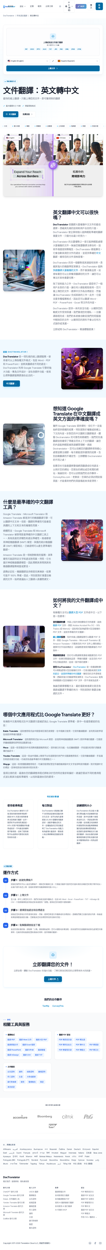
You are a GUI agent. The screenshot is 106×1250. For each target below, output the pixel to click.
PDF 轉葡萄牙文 (87, 1202)
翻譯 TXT (38, 1055)
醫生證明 (32, 1228)
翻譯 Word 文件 (25, 1039)
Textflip (45, 1006)
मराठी (35, 1156)
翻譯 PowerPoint (14, 1050)
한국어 (15, 1156)
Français (26, 1153)
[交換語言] (53, 61)
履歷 (31, 1224)
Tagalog (33, 1164)
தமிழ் (97, 1160)
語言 (21, 6)
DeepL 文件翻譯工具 (11, 1199)
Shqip (73, 1160)
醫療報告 (32, 1082)
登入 (91, 6)
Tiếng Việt (67, 1164)
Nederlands (58, 1156)
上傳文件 (52, 979)
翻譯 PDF (57, 625)
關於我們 (6, 1181)
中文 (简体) (77, 1164)
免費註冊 (26, 114)
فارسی (11, 1153)
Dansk (69, 1149)
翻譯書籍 (41, 1050)
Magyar (63, 1153)
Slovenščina (64, 1160)
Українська (51, 1164)
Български (38, 1149)
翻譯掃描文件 (12, 1044)
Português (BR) (9, 1160)
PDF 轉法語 (80, 1039)
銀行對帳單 (11, 1082)
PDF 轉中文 (80, 1044)
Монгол (29, 1156)
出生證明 (10, 1072)
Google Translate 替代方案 (13, 1195)
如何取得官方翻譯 (62, 1195)
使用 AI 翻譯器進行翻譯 (64, 1202)
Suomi (18, 1153)
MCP (82, 6)
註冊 (99, 6)
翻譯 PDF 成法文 (87, 1195)
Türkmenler (23, 1164)
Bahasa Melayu (45, 1156)
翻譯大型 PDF (76, 612)
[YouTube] (100, 1243)
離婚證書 (32, 1206)
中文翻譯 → (11, 383)
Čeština (62, 1149)
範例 (39, 6)
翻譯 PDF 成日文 (87, 1210)
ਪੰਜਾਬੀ (80, 1156)
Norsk (67, 1156)
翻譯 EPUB (29, 1050)
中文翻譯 (12, 114)
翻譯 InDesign (13, 1055)
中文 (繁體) (88, 1164)
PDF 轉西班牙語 (65, 1039)
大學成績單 (31, 1077)
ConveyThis (58, 1006)
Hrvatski (55, 1153)
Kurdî (22, 1156)
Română (34, 1160)
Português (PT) (23, 1160)
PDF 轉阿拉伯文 (65, 1044)
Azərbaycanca (26, 1149)
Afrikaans (7, 1149)
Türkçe (41, 1164)
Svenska (89, 1160)
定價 (32, 6)
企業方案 (49, 6)
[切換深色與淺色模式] (60, 6)
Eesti (5, 1153)
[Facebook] (95, 1243)
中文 (98, 253)
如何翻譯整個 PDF (62, 1199)
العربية (15, 1149)
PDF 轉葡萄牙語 (65, 1050)
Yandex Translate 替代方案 (14, 1202)
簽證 (42, 1082)
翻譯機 (10, 6)
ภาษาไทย (13, 1164)
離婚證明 (41, 1072)
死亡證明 (10, 1077)
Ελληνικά (86, 1149)
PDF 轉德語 (94, 1044)
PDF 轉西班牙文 (87, 1192)
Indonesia (72, 1153)
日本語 (88, 1153)
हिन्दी (48, 1153)
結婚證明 (30, 1072)
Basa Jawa (97, 1153)
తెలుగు (5, 1164)
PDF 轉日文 (94, 1050)
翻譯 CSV (27, 1055)
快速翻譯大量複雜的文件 (65, 270)
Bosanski (53, 1149)
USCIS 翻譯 (33, 1192)
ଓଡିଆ (74, 1156)
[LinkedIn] (90, 1243)
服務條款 (15, 1181)
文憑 (20, 1077)
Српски (81, 1160)
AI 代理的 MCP (61, 1210)
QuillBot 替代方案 (10, 1218)
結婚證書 (32, 1202)
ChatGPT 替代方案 (10, 1192)
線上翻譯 (57, 637)
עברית (42, 1153)
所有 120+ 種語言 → (89, 1217)
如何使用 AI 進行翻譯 (63, 1206)
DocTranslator (79, 667)
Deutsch (77, 1149)
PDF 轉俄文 (80, 1050)
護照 (20, 1072)
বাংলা (46, 1149)
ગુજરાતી (35, 1153)
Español (95, 1149)
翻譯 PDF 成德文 (87, 1199)
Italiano (81, 1153)
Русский (43, 1160)
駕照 (22, 1082)
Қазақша (7, 1156)
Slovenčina (53, 1160)
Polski (87, 1156)
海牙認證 (10, 1087)
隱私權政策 (24, 1181)
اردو (59, 1164)
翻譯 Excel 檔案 (28, 1044)
